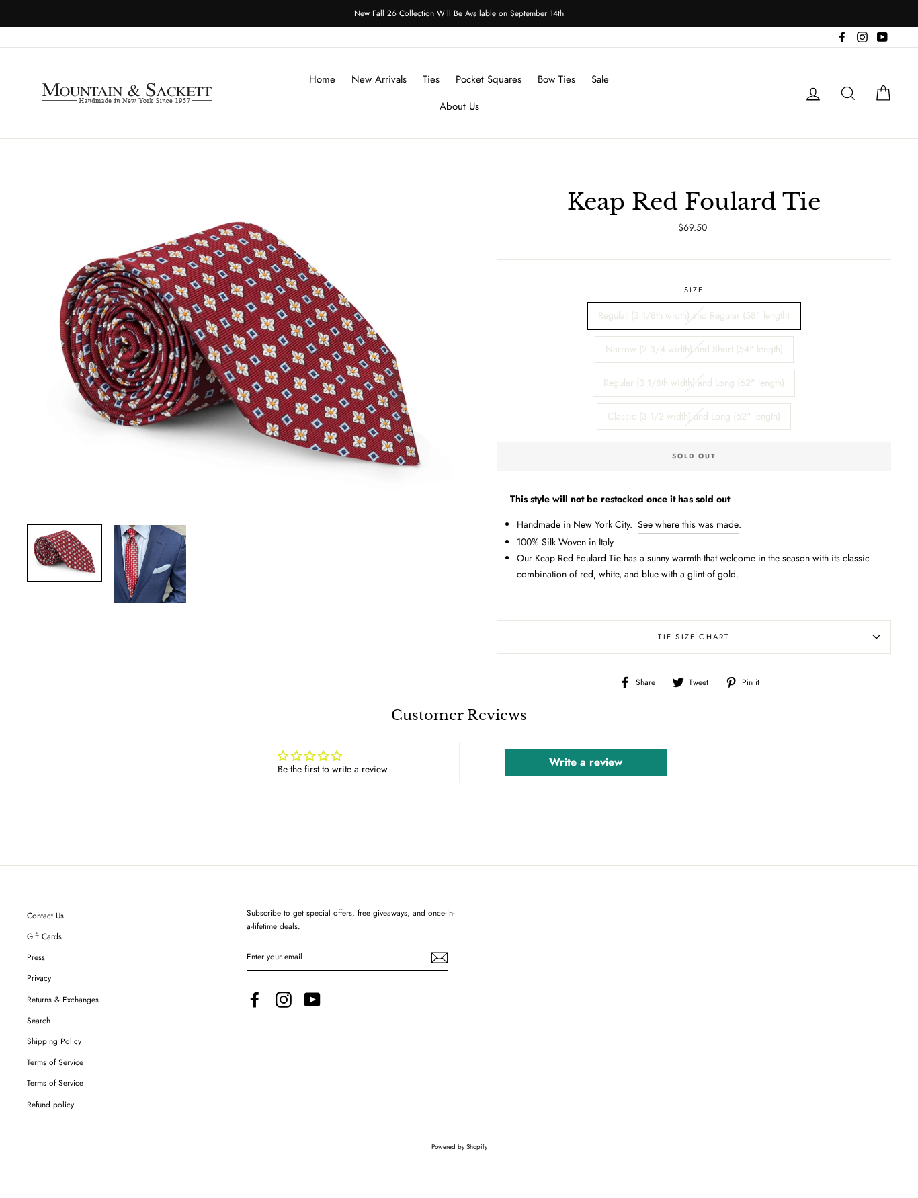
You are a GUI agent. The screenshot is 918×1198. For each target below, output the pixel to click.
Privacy (39, 978)
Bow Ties (556, 79)
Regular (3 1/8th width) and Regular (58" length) (694, 315)
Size (694, 289)
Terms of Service (55, 1062)
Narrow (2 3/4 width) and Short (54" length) (694, 349)
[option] (459, 13)
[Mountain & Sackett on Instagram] (284, 1000)
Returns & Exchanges (63, 999)
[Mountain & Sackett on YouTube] (312, 1000)
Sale (600, 79)
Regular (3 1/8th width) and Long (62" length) (693, 382)
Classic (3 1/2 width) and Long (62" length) (694, 416)
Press (36, 957)
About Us (459, 106)
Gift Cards (44, 936)
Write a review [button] (585, 762)
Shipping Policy (54, 1041)
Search (38, 1020)
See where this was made (688, 524)
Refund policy (50, 1104)
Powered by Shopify (459, 1147)
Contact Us (45, 915)
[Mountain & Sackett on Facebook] (255, 1000)
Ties (431, 79)
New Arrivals (379, 79)
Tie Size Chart (693, 636)
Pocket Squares (488, 79)
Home (322, 79)
